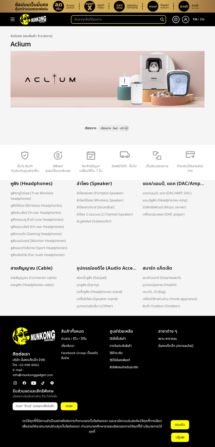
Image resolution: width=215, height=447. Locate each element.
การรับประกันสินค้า (121, 346)
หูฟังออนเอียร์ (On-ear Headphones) (37, 226)
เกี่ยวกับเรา (67, 346)
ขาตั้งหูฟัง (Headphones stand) (99, 291)
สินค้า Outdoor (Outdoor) (161, 306)
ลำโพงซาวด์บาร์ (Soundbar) (96, 207)
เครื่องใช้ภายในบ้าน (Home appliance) (170, 299)
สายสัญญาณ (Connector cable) (33, 277)
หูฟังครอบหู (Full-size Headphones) (36, 219)
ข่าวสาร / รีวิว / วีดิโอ (74, 338)
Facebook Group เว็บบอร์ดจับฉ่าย (79, 356)
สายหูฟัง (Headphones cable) (32, 285)
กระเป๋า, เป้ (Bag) (154, 291)
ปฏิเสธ (180, 437)
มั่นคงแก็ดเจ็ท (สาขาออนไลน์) (175, 346)
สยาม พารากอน (167, 338)
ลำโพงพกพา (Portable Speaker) (100, 193)
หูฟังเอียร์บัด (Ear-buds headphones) (37, 254)
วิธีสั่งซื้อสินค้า (118, 338)
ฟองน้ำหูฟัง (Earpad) (91, 277)
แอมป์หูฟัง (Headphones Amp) (165, 200)
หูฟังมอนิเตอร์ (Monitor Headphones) (38, 240)
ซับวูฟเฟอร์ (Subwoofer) (94, 221)
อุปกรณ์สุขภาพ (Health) (159, 285)
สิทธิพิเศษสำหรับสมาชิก (124, 367)
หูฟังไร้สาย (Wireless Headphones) (36, 205)
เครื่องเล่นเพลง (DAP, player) (164, 214)
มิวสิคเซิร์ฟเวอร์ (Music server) (164, 207)
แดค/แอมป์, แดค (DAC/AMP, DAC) (167, 193)
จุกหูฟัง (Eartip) (88, 285)
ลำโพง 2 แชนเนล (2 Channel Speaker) (105, 214)
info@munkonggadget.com (33, 375)
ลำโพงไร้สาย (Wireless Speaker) (100, 200)
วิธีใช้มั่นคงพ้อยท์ (120, 360)
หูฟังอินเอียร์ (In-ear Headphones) (35, 212)
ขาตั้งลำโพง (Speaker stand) (97, 299)
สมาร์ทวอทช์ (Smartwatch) (162, 277)
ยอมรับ (180, 424)
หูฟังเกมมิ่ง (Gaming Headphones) (36, 234)
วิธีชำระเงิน (116, 353)
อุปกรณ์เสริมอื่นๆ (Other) (95, 306)
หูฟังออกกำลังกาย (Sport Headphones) (38, 248)
